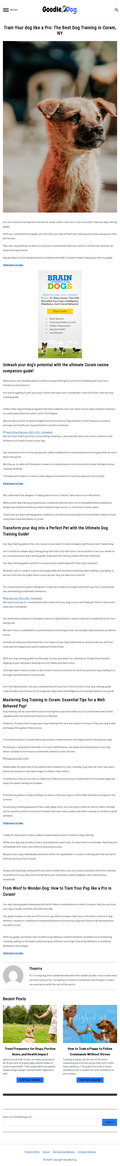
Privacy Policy (32, 1151)
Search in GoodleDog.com (17, 1117)
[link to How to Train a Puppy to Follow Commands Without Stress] (90, 1024)
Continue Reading (30, 1080)
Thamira (35, 969)
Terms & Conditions (64, 1151)
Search (110, 1122)
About (46, 1151)
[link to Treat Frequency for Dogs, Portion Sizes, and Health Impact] (30, 1024)
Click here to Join (13, 265)
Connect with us (87, 1151)
